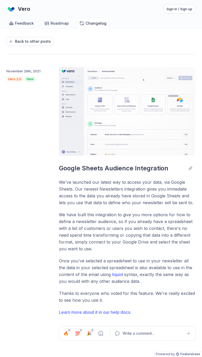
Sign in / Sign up (179, 9)
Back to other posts (33, 41)
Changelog (96, 23)
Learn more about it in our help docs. (95, 312)
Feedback (24, 23)
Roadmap (59, 23)
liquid (117, 274)
